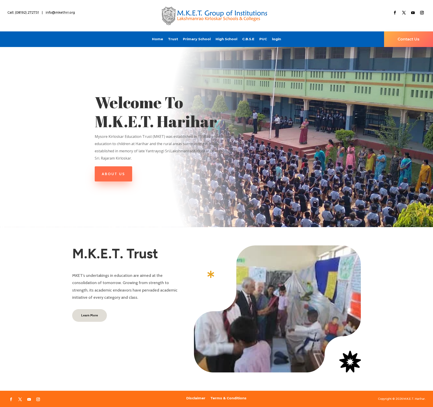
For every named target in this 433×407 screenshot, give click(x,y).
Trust (173, 39)
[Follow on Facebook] (394, 12)
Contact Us (408, 39)
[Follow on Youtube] (413, 12)
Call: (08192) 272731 (23, 12)
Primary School (197, 39)
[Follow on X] (404, 12)
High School (226, 39)
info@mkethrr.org (60, 12)
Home (157, 39)
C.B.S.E (248, 39)
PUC (263, 39)
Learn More (89, 315)
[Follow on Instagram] (422, 12)
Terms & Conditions (228, 398)
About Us (113, 174)
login (276, 39)
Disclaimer (195, 398)
